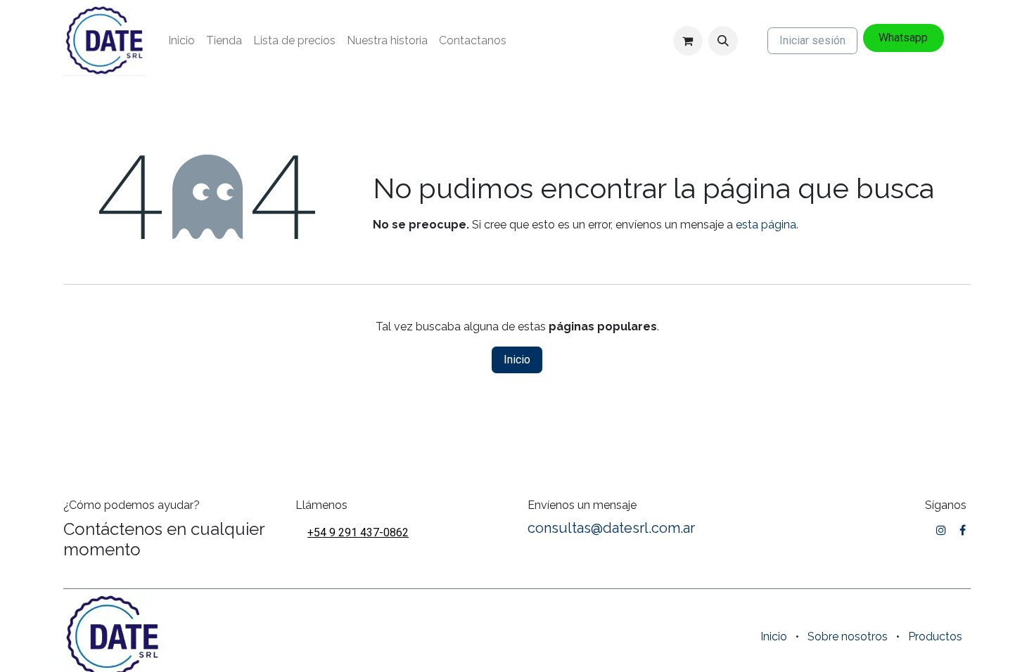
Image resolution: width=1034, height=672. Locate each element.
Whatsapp (903, 37)
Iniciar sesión (812, 40)
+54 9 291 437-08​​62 (358, 532)
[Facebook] (963, 530)
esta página (766, 224)
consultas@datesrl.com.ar (611, 527)
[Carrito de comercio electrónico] (688, 41)
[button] (723, 41)
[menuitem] (181, 41)
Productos (935, 636)
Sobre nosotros (848, 636)
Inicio (517, 359)
